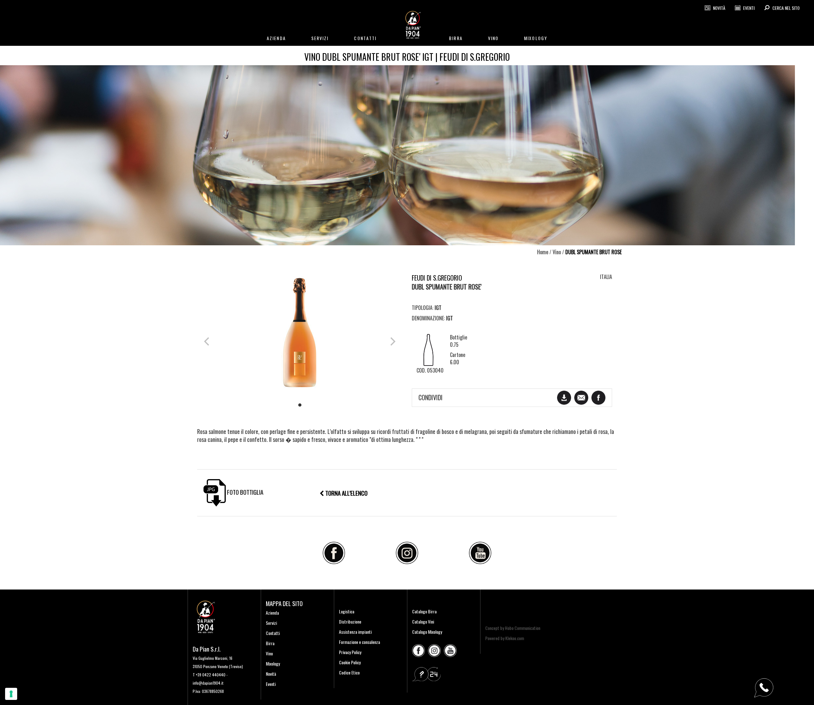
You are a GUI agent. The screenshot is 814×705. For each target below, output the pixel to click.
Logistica (346, 611)
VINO (493, 38)
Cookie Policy (350, 662)
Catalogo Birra (424, 611)
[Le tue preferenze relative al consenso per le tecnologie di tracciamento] (11, 694)
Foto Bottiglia (244, 491)
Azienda (272, 612)
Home (542, 252)
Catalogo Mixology (427, 631)
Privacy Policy (350, 652)
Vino (557, 252)
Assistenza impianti (355, 631)
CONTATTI (365, 38)
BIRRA (456, 38)
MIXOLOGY (535, 38)
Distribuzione (350, 621)
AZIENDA (276, 38)
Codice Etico (349, 672)
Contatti (273, 633)
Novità (271, 673)
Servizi (271, 622)
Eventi (271, 684)
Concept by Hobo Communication (512, 628)
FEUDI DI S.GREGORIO (437, 278)
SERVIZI (320, 38)
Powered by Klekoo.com (504, 638)
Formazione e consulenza (359, 642)
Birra (270, 643)
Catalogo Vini (423, 621)
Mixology (273, 663)
